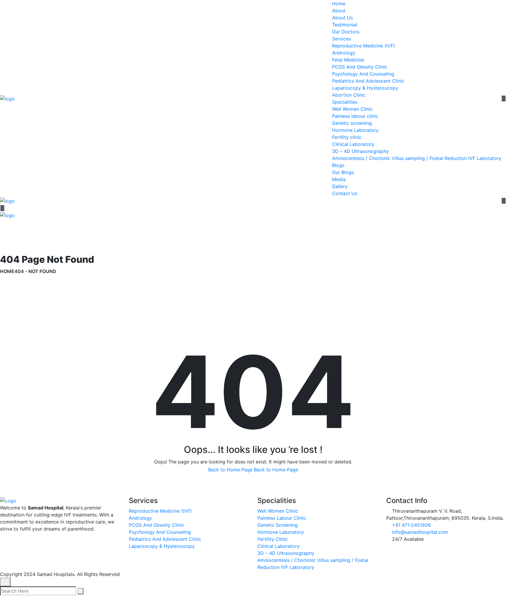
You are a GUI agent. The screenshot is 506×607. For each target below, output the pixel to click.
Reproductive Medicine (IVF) (363, 46)
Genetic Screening (277, 525)
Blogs (338, 165)
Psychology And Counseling (363, 74)
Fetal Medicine (348, 60)
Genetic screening (352, 123)
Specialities (344, 102)
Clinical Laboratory (353, 144)
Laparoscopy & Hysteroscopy (365, 88)
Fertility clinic (347, 137)
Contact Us (344, 193)
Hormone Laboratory (355, 130)
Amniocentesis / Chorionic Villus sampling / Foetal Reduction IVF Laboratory (416, 158)
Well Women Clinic (352, 109)
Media (339, 179)
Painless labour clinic (355, 116)
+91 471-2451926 (411, 525)
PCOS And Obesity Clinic (359, 67)
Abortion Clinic (348, 95)
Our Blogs (343, 172)
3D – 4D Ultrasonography (360, 151)
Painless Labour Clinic (281, 518)
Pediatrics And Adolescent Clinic (368, 81)
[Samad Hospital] (7, 98)
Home (338, 3)
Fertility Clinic (272, 539)
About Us (342, 18)
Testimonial (344, 25)
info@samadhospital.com (420, 532)
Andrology (343, 53)
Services (341, 39)
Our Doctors (345, 32)
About (339, 10)
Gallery (340, 186)
